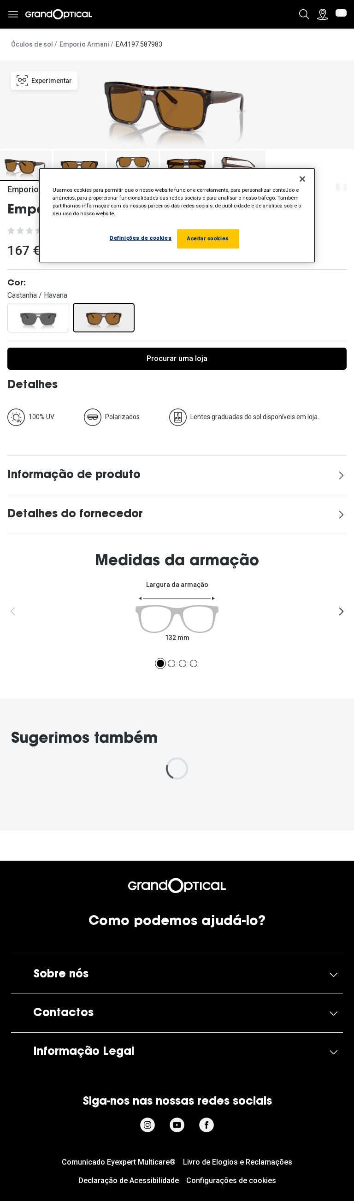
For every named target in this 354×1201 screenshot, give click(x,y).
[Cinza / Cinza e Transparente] (38, 317)
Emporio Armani (84, 44)
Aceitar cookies (208, 238)
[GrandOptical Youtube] (177, 1125)
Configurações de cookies (231, 1180)
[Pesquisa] (304, 14)
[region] (177, 215)
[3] (182, 663)
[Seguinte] (341, 611)
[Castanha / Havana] (104, 317)
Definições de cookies (140, 238)
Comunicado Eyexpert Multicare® (119, 1162)
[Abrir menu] (12, 14)
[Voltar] (13, 611)
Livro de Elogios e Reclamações (237, 1162)
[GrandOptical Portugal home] (177, 886)
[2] (171, 663)
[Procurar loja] (322, 14)
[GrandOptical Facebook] (206, 1125)
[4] (193, 663)
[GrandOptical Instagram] (147, 1125)
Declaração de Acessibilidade (128, 1180)
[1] (160, 663)
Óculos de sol (32, 44)
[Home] (58, 14)
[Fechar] (302, 179)
